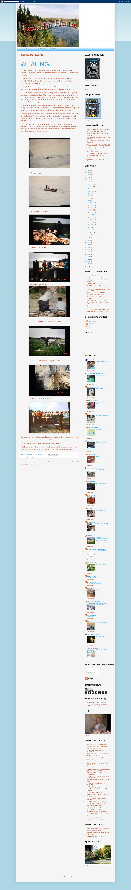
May (89, 200)
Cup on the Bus (91, 562)
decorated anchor (100, 469)
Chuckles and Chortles (101, 649)
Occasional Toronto (92, 387)
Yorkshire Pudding (92, 427)
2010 (88, 261)
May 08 (92, 220)
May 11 (92, 217)
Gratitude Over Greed (101, 550)
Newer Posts (24, 462)
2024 (88, 175)
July (89, 196)
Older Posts (75, 462)
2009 (88, 264)
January (90, 234)
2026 (88, 170)
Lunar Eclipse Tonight (101, 483)
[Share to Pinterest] (57, 455)
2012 (88, 257)
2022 (88, 179)
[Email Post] (45, 454)
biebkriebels (90, 588)
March (90, 230)
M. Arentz (91, 324)
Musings (89, 508)
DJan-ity (89, 621)
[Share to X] (53, 455)
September (91, 191)
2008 (88, 266)
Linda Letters (91, 495)
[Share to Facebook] (55, 455)
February (91, 232)
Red (90, 326)
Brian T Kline (92, 321)
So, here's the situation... (102, 564)
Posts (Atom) (31, 465)
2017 (88, 245)
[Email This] (49, 455)
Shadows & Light (92, 400)
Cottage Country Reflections (95, 373)
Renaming (98, 429)
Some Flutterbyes (100, 636)
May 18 (92, 210)
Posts (89, 669)
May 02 (92, 224)
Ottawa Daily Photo (92, 414)
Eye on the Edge (92, 582)
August (90, 193)
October (90, 189)
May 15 (92, 212)
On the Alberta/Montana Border (96, 549)
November (91, 186)
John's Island (91, 481)
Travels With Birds (92, 441)
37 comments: (39, 454)
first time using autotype (101, 622)
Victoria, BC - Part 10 (101, 442)
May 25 (92, 205)
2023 (88, 177)
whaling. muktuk (33, 457)
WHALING (34, 64)
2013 (88, 254)
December (91, 184)
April (89, 227)
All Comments (91, 672)
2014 (88, 252)
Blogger (73, 877)
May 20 (92, 207)
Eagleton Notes (91, 576)
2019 (88, 240)
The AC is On (91, 360)
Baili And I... (90, 535)
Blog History (30, 49)
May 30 (92, 203)
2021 (88, 182)
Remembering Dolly (100, 510)
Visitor (86, 89)
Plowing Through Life (93, 648)
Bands (97, 456)
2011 (88, 259)
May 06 (92, 222)
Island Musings (91, 615)
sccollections (91, 522)
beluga (26, 457)
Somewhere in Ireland (93, 468)
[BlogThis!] (51, 455)
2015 (88, 249)
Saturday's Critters (100, 375)
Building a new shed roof (102, 523)
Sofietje (97, 589)
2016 (88, 247)
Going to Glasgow (91, 577)
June (89, 198)
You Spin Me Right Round (102, 415)
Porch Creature (99, 388)
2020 (88, 237)
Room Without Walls (93, 634)
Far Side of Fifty (91, 454)
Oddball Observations (93, 601)
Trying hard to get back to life (94, 583)
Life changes (90, 616)
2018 (88, 242)
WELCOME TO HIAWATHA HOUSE (48, 49)
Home (21, 49)
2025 (88, 172)
